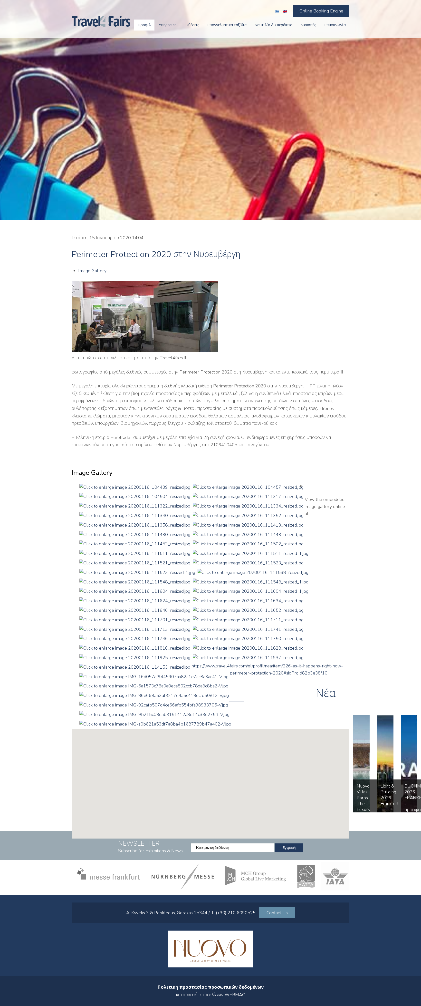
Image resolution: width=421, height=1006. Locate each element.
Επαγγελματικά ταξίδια (227, 24)
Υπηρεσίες (167, 24)
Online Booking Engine (321, 11)
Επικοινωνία (335, 24)
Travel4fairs (101, 21)
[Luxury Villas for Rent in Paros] (210, 966)
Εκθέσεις (191, 24)
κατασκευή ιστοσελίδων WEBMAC (210, 995)
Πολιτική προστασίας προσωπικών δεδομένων (210, 987)
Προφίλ (144, 24)
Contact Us (277, 913)
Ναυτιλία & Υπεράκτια (273, 24)
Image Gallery (92, 271)
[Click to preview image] (145, 350)
